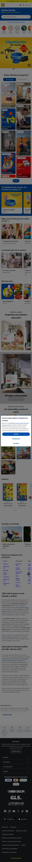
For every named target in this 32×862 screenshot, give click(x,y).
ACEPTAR (16, 434)
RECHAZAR (16, 443)
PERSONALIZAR (16, 439)
